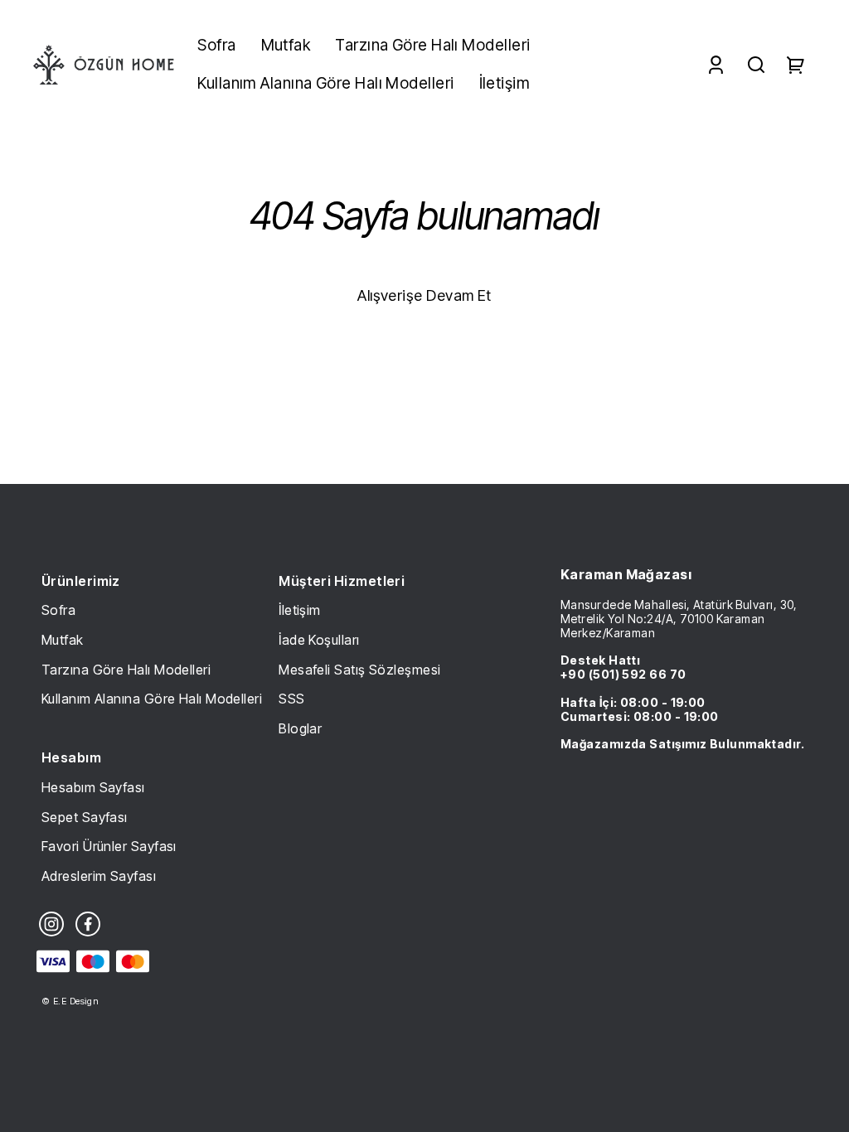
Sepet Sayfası (84, 817)
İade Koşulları (319, 639)
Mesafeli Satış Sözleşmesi (359, 669)
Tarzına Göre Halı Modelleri (126, 669)
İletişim (300, 610)
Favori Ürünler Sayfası (109, 846)
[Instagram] (51, 924)
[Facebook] (87, 924)
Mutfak (62, 639)
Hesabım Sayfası (93, 787)
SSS (291, 698)
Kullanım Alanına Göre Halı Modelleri (151, 698)
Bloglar (300, 728)
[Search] (756, 65)
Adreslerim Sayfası (98, 876)
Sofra (58, 610)
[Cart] (796, 65)
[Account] (716, 65)
